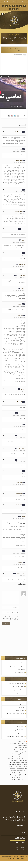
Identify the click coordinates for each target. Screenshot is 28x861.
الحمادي (23, 228)
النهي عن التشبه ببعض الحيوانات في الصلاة (16, 666)
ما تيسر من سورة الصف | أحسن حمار (19, 749)
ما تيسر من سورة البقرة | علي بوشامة (19, 754)
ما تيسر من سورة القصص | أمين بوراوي (19, 756)
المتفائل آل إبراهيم (21, 275)
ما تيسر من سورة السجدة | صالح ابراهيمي (18, 770)
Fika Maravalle (18, 131)
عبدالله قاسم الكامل (21, 573)
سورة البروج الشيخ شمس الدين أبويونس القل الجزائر (16, 772)
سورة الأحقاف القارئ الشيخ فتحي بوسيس (18, 762)
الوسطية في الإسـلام (20, 710)
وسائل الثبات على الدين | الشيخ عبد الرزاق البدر (16, 733)
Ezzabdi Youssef (18, 401)
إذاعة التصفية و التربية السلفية (19, 686)
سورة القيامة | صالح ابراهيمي (21, 747)
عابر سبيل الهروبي (21, 435)
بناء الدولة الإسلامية (21, 662)
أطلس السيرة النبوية (21, 704)
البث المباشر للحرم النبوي (20, 729)
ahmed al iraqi (18, 471)
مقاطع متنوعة (22, 48)
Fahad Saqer (19, 315)
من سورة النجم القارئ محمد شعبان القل (18, 743)
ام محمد (23, 516)
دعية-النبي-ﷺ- (22, 707)
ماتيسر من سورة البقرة (22, 745)
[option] (14, 37)
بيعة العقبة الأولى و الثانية (19, 672)
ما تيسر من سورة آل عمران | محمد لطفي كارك (17, 758)
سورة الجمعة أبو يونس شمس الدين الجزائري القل (17, 774)
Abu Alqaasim (18, 562)
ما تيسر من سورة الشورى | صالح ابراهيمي (18, 779)
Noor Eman (19, 304)
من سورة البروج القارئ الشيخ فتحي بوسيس (18, 752)
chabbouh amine (18, 253)
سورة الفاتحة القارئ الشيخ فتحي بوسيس (18, 760)
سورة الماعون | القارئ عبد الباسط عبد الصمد (16, 683)
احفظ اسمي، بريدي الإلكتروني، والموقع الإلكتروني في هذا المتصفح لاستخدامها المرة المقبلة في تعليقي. (11, 618)
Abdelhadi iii (19, 482)
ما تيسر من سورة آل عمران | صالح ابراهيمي (18, 766)
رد (3, 131)
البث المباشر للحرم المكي (20, 726)
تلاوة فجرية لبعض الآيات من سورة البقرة (18, 768)
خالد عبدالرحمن (22, 264)
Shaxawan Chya (18, 160)
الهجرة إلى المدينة (21, 669)
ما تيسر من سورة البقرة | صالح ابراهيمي (19, 775)
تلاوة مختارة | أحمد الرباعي (19, 689)
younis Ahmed (18, 149)
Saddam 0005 (18, 551)
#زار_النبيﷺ (22, 523)
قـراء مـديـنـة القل (21, 741)
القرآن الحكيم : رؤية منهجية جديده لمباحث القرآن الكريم (15, 714)
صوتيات (23, 832)
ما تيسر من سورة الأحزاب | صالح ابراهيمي (18, 777)
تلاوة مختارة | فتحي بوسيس (19, 693)
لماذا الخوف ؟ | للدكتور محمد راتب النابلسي (16, 736)
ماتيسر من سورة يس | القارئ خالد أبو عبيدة (18, 764)
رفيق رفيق (23, 288)
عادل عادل (23, 389)
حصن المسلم (22, 829)
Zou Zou (20, 424)
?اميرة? (23, 240)
